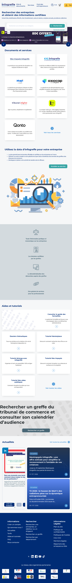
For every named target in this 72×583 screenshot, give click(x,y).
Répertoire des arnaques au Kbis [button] (60, 545)
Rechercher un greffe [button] (34, 534)
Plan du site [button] (58, 527)
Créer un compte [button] (14, 524)
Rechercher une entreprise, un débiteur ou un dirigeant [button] (32, 528)
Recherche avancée (58, 30)
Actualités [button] (11, 530)
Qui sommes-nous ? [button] (15, 527)
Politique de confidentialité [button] (59, 531)
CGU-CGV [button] (57, 538)
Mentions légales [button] (60, 541)
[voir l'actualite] (66, 474)
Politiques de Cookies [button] (62, 535)
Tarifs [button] (10, 533)
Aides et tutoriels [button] (14, 536)
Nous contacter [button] (13, 542)
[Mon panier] (60, 5)
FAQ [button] (9, 539)
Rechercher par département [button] (32, 538)
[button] (20, 5)
